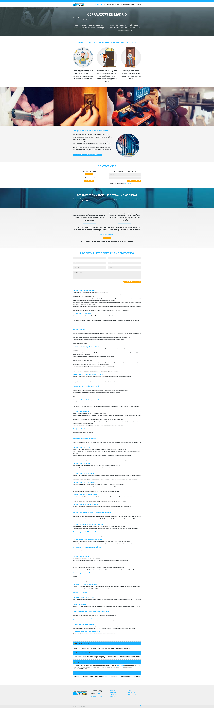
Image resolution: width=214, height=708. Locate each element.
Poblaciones (126, 4)
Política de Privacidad (127, 183)
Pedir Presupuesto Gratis (132, 281)
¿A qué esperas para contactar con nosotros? (87, 154)
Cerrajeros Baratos (113, 696)
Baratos (114, 4)
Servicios (119, 4)
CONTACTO (139, 4)
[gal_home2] (80, 125)
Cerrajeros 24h (113, 692)
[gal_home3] (133, 125)
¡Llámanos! (107, 237)
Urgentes (109, 4)
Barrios (132, 4)
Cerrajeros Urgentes (114, 694)
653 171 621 (99, 695)
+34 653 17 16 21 (89, 180)
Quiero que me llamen (134, 180)
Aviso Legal (130, 690)
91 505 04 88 (89, 174)
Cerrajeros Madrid (98, 4)
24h (104, 4)
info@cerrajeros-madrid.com (96, 696)
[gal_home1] (27, 125)
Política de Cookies (131, 692)
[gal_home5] (187, 125)
